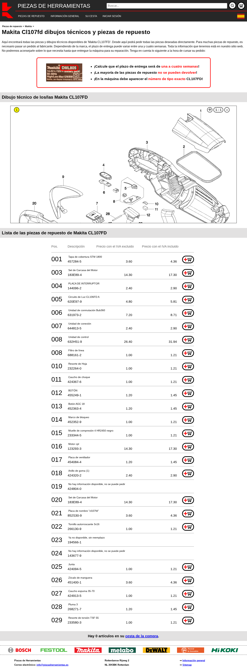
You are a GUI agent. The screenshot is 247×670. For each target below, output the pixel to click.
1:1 (218, 110)
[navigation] (118, 16)
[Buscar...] (232, 5)
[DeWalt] (157, 651)
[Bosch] (21, 651)
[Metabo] (123, 651)
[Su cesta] (241, 6)
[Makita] (89, 651)
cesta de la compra (141, 636)
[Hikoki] (226, 651)
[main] (123, 332)
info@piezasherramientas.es (52, 664)
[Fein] (192, 651)
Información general (193, 660)
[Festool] (55, 651)
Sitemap (187, 664)
